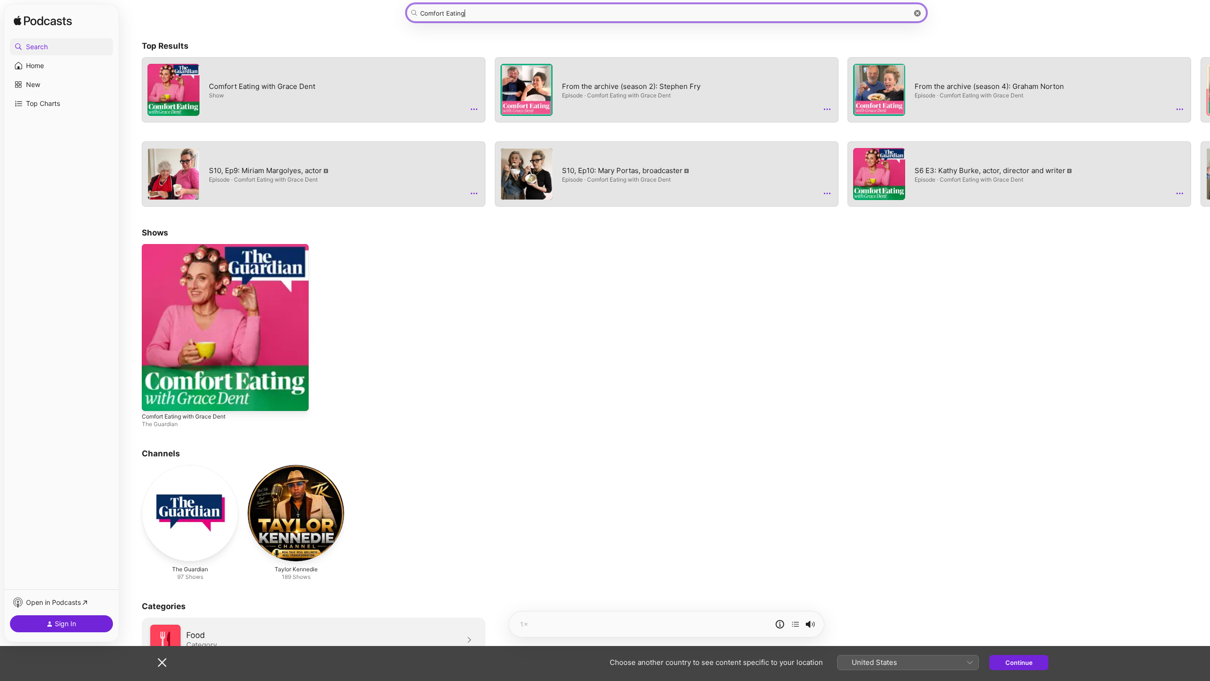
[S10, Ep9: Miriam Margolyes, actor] (173, 174)
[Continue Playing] (795, 624)
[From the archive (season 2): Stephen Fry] (527, 90)
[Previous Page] (132, 132)
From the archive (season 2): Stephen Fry (666, 89)
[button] (61, 47)
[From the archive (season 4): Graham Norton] (879, 90)
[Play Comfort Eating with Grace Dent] (154, 399)
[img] (43, 21)
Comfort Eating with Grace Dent (313, 89)
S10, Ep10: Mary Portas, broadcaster (666, 174)
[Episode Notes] (780, 624)
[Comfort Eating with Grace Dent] (173, 90)
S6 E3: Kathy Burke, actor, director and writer (1019, 174)
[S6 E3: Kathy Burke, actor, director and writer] (879, 174)
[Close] (162, 662)
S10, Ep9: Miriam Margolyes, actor (313, 174)
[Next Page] (1200, 132)
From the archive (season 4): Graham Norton (1019, 89)
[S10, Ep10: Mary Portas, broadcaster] (527, 174)
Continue (1019, 662)
